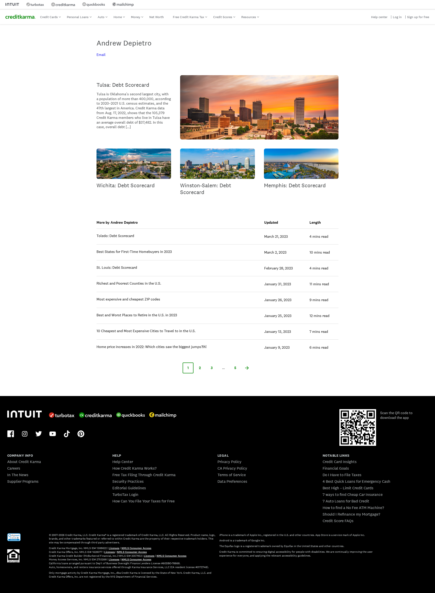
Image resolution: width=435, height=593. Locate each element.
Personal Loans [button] (78, 17)
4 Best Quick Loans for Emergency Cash (356, 481)
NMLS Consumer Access (136, 548)
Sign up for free (418, 17)
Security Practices (128, 481)
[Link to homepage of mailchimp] (122, 4)
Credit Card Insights (340, 461)
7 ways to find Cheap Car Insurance (353, 494)
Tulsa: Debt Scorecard (123, 84)
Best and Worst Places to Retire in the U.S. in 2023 (137, 315)
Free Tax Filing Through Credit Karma (144, 474)
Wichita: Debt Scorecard (126, 185)
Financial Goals (336, 468)
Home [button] (118, 17)
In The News (17, 474)
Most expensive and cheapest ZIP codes (128, 299)
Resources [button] (248, 17)
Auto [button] (101, 17)
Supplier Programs (23, 481)
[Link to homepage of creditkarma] (63, 4)
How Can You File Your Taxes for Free (143, 501)
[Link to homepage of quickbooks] (93, 4)
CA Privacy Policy (232, 468)
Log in (397, 17)
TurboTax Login (125, 494)
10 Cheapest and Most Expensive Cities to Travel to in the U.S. (146, 331)
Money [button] (135, 17)
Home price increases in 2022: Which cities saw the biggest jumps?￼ (151, 346)
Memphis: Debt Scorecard (295, 185)
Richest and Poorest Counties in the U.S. (129, 283)
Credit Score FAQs (338, 520)
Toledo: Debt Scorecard (115, 235)
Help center (379, 17)
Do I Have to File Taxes (342, 474)
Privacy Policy (230, 461)
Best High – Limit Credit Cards (348, 487)
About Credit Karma (24, 461)
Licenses (114, 548)
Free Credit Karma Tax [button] (188, 17)
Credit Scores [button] (222, 17)
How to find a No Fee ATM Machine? (353, 507)
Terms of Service (232, 474)
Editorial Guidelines (129, 487)
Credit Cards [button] (49, 17)
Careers (13, 468)
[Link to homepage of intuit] (12, 4)
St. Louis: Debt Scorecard (117, 267)
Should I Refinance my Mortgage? (351, 514)
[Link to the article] (259, 107)
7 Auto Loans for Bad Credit (346, 501)
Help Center (122, 461)
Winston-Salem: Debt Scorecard (205, 189)
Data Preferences (232, 481)
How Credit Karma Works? (134, 468)
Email (101, 54)
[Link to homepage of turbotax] (35, 4)
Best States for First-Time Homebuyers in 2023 (134, 251)
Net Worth (156, 17)
